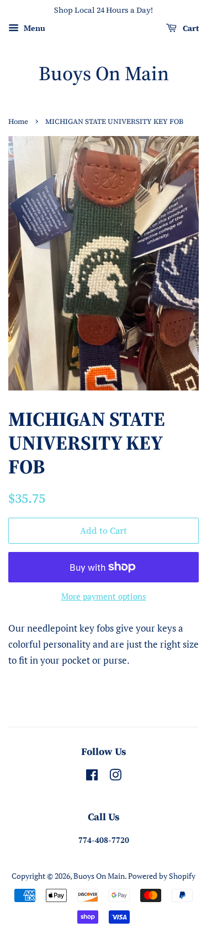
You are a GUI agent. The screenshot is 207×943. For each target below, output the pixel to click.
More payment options (103, 596)
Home (18, 121)
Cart (190, 28)
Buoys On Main (104, 73)
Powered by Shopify (161, 876)
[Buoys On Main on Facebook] (92, 777)
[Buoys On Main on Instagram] (115, 777)
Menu (33, 28)
